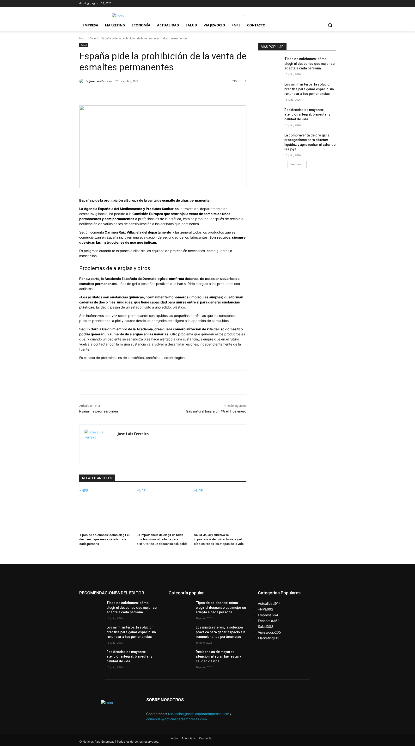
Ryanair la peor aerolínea (98, 411)
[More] (157, 93)
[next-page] (80, 550)
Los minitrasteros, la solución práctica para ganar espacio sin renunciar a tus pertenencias (309, 89)
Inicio (82, 38)
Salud (94, 38)
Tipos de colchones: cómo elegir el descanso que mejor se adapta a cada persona (104, 539)
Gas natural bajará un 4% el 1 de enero (216, 411)
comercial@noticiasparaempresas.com (176, 719)
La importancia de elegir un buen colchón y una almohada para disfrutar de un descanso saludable (162, 539)
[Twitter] (123, 93)
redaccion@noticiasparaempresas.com (198, 714)
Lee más (295, 164)
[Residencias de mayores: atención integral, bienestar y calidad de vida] (269, 116)
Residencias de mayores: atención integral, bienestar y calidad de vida (307, 114)
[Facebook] (112, 93)
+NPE (83, 490)
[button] (330, 25)
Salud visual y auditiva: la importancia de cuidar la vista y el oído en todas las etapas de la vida (219, 539)
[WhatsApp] (146, 93)
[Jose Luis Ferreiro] (82, 81)
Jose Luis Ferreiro (100, 81)
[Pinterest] (135, 93)
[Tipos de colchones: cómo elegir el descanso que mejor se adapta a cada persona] (105, 511)
